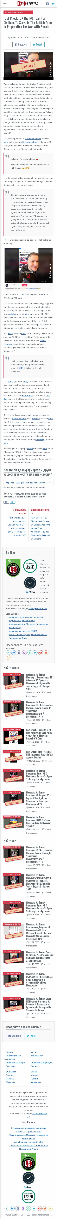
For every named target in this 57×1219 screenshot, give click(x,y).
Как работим (37, 1055)
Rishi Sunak (27, 395)
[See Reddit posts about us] (46, 652)
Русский (34, 1079)
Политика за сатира (15, 1062)
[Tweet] (53, 3)
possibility (39, 439)
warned (35, 418)
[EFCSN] (28, 1196)
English (34, 1072)
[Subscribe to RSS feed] (8, 657)
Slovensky (10, 1082)
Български (11, 1072)
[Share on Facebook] (6, 502)
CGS (21, 368)
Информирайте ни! (37, 608)
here (6, 142)
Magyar (34, 1075)
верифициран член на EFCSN (23, 631)
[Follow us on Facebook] (19, 652)
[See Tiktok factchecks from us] (8, 652)
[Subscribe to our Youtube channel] (40, 652)
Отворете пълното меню (4, 3)
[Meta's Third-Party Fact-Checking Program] (28, 1180)
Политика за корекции (41, 1062)
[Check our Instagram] (24, 652)
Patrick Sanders (19, 418)
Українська (36, 1082)
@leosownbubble (29, 142)
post (10, 333)
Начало (9, 1052)
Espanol (9, 1075)
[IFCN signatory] (28, 1162)
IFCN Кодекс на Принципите (12, 1057)
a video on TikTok (33, 138)
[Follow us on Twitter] (35, 652)
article (12, 314)
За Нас (34, 1052)
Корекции (10, 1066)
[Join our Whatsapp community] (29, 652)
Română (10, 1079)
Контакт (34, 1066)
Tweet (39, 44)
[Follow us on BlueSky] (13, 652)
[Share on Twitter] (12, 502)
